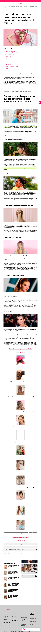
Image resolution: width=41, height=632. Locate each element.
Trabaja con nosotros (6, 619)
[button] (4, 3)
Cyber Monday (15, 621)
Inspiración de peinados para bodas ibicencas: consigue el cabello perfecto (20, 487)
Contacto (14, 616)
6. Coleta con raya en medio (12, 68)
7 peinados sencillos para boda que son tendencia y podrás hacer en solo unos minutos (12, 53)
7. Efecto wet (9, 70)
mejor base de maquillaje (23, 625)
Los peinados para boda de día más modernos (20, 472)
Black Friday (15, 620)
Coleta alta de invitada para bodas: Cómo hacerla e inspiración (20, 411)
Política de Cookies (27, 631)
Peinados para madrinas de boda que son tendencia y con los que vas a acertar (20, 532)
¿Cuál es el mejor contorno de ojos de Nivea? (13, 578)
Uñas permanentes (33, 621)
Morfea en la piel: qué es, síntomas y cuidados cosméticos (13, 596)
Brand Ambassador (7, 622)
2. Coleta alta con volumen (12, 58)
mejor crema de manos (23, 620)
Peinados (25, 6)
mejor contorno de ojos (24, 622)
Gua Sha (31, 624)
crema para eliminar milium (23, 615)
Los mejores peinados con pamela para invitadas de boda (20, 366)
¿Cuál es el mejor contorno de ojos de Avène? (13, 566)
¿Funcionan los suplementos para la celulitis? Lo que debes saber (13, 590)
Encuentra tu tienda (6, 617)
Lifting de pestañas (33, 618)
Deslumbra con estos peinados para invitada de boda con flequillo (20, 502)
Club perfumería (6, 621)
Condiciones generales (14, 618)
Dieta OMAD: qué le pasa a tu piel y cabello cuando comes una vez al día (13, 584)
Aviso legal (13, 631)
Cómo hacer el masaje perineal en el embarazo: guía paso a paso (13, 572)
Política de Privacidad (19, 631)
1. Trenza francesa (10, 56)
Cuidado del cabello (18, 6)
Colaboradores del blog (7, 624)
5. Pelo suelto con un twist (12, 66)
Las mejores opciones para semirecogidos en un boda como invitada (20, 396)
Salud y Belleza (11, 6)
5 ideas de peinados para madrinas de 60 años (20, 381)
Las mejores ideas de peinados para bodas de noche (20, 457)
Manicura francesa (31, 616)
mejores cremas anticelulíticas (24, 618)
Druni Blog (5, 6)
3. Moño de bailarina (10, 60)
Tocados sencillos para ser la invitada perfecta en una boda (20, 442)
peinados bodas (6, 556)
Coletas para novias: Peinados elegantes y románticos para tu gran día (20, 517)
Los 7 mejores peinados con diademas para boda (21, 426)
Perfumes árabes (24, 626)
